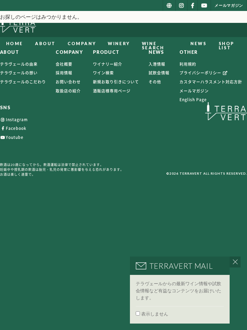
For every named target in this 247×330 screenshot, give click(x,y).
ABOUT (45, 43)
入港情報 (157, 64)
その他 (155, 82)
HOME (14, 43)
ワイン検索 (103, 73)
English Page (193, 99)
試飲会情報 (159, 73)
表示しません (154, 313)
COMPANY (82, 43)
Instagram (17, 119)
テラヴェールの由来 (19, 64)
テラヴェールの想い (19, 73)
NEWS (198, 43)
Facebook (16, 128)
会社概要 (64, 64)
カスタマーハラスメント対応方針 (210, 82)
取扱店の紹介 (68, 91)
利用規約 (187, 64)
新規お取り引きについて (116, 82)
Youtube (14, 137)
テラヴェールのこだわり (23, 82)
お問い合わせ (68, 82)
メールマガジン (194, 91)
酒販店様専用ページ (112, 91)
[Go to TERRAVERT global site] (169, 5)
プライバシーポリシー (201, 73)
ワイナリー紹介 (107, 64)
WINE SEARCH (153, 45)
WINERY (119, 43)
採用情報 (64, 73)
